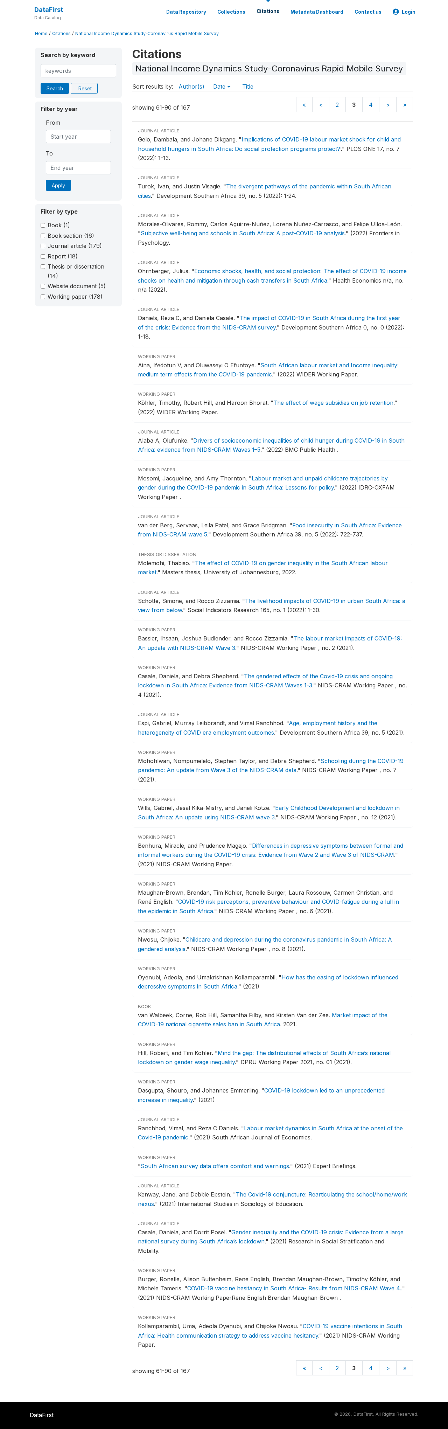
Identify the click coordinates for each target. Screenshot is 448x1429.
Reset (85, 88)
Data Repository (186, 12)
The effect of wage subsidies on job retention (333, 402)
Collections (231, 12)
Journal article (75, 245)
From (53, 122)
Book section (71, 235)
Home (41, 33)
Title (247, 86)
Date (220, 86)
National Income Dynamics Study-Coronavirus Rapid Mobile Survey (147, 33)
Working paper (75, 296)
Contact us (368, 12)
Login (408, 12)
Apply (58, 185)
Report (63, 256)
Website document (77, 286)
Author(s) (191, 86)
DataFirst (48, 9)
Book (59, 225)
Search (55, 88)
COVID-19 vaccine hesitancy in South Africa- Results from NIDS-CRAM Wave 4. (294, 1288)
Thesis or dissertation (76, 271)
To (49, 153)
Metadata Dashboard (316, 12)
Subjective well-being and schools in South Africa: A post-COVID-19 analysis (243, 233)
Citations (268, 11)
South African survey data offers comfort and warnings (215, 1166)
